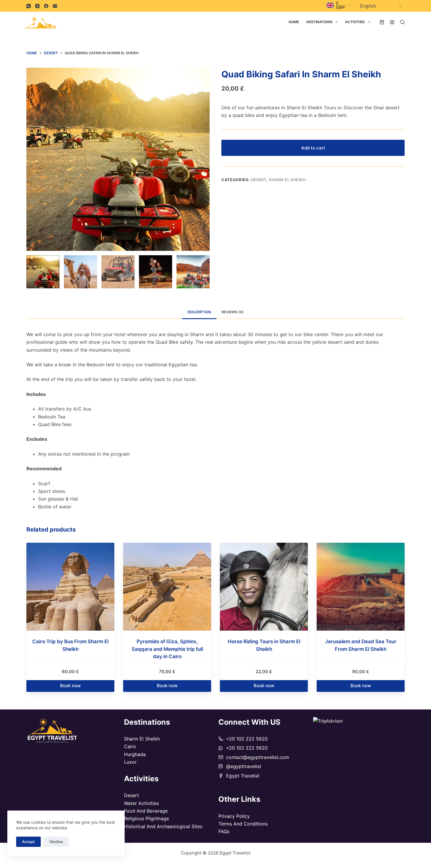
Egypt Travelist (242, 776)
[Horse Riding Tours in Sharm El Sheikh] (264, 587)
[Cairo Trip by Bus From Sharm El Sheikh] (70, 587)
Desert (259, 179)
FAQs (224, 831)
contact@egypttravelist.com (257, 757)
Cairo (130, 746)
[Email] (55, 6)
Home (294, 22)
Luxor (130, 762)
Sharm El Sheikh (287, 179)
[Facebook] (46, 6)
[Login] (392, 22)
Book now (70, 685)
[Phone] (28, 6)
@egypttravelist (243, 766)
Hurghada (135, 754)
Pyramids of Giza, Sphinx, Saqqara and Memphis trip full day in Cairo (167, 649)
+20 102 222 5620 (247, 739)
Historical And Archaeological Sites (163, 826)
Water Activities (141, 803)
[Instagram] (37, 6)
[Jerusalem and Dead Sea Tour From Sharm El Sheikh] (361, 587)
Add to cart (313, 148)
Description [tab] (199, 312)
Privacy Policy (234, 816)
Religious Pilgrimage (146, 818)
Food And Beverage (146, 811)
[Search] (402, 22)
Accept (28, 841)
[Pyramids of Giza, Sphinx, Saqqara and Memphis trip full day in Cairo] (167, 587)
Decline (56, 841)
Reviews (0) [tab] (233, 312)
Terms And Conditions (243, 824)
